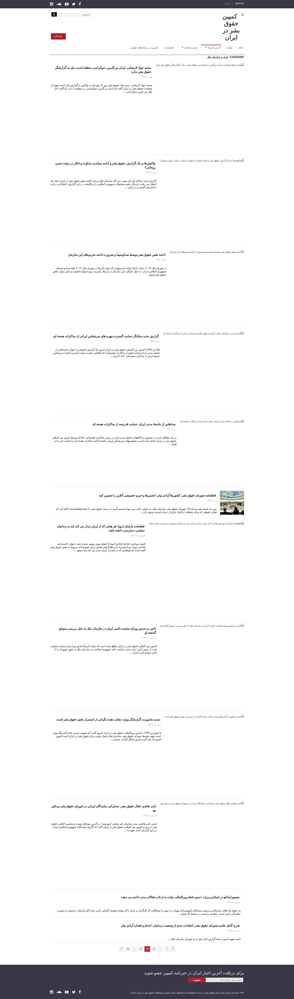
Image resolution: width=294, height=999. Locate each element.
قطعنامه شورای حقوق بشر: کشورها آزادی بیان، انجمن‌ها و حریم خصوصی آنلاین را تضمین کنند (157, 495)
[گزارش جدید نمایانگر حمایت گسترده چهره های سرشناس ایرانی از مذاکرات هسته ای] (203, 372)
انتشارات (169, 47)
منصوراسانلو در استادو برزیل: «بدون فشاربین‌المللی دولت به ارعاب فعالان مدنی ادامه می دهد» (180, 897)
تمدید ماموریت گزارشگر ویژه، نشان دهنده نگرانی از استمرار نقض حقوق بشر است (108, 719)
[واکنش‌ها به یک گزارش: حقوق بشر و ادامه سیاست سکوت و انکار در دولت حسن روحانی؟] (202, 201)
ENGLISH (239, 3)
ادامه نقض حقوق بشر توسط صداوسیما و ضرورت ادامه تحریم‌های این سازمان (116, 254)
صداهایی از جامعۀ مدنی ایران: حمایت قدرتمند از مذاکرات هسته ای (134, 424)
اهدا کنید (58, 36)
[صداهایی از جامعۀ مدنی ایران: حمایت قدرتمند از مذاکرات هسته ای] (212, 452)
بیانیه (229, 47)
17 (141, 949)
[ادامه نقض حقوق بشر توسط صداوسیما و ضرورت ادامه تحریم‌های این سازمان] (207, 287)
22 (128, 949)
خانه (241, 47)
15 (153, 949)
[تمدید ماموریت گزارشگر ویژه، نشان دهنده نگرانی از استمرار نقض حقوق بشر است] (204, 755)
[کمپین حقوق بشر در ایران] (231, 27)
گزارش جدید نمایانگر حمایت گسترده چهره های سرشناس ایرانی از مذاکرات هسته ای (106, 336)
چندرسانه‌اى (190, 47)
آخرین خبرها (214, 47)
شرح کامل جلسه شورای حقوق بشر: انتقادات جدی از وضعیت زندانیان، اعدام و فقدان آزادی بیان (180, 925)
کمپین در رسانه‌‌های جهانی (144, 47)
